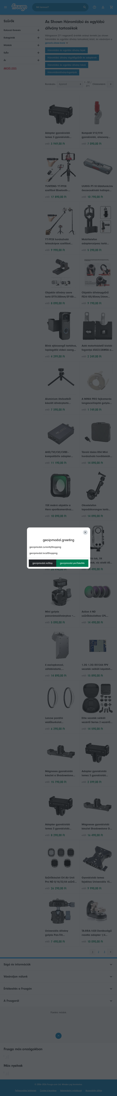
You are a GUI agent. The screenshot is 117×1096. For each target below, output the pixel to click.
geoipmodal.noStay (42, 563)
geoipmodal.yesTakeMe (72, 563)
